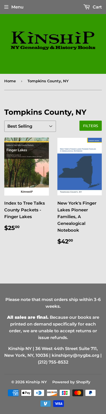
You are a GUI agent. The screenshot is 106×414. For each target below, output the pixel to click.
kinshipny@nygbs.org (75, 355)
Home (10, 81)
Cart (97, 7)
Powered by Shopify (71, 382)
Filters (90, 125)
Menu (17, 7)
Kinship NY (36, 382)
